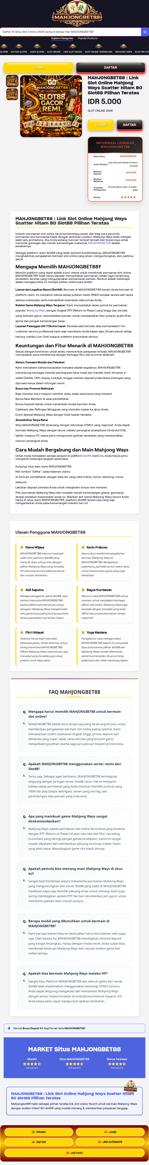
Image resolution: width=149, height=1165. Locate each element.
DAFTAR (110, 67)
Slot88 (87, 455)
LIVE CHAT (77, 1154)
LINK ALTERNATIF (112, 1142)
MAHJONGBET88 (99, 243)
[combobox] (70, 32)
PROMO (41, 1131)
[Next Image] (79, 106)
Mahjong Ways (36, 310)
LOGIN (38, 67)
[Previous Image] (23, 106)
